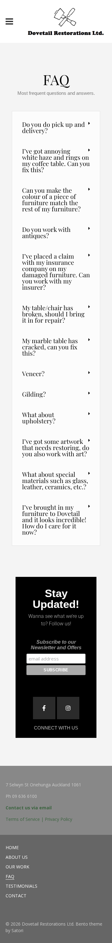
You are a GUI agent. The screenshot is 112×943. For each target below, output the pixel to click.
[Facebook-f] (44, 708)
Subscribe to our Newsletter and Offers (56, 644)
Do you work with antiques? (46, 232)
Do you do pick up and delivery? (53, 127)
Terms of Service (23, 819)
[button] (56, 127)
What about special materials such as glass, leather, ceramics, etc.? (55, 480)
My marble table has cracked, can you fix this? (50, 346)
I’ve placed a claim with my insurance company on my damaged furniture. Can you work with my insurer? (56, 271)
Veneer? (33, 373)
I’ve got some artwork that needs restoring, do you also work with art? (55, 447)
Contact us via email (29, 808)
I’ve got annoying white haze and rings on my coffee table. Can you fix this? (56, 160)
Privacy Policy (58, 819)
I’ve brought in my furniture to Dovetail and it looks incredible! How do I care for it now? (54, 519)
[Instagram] (68, 708)
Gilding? (34, 394)
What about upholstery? (38, 417)
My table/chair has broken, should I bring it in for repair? (53, 313)
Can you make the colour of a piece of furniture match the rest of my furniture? (51, 199)
